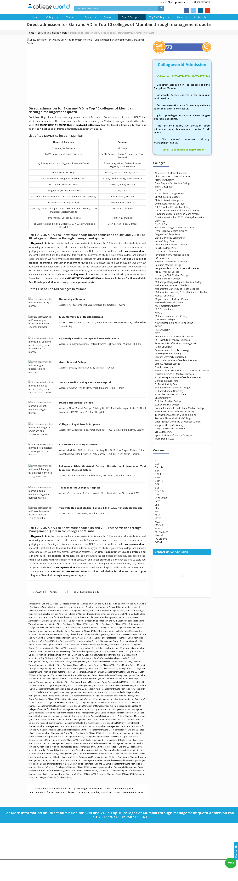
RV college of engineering (168, 353)
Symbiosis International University (92, 840)
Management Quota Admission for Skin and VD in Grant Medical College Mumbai (103, 692)
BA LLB (159, 467)
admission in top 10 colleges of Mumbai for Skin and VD (94, 607)
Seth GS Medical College (167, 363)
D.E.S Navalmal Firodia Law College (173, 207)
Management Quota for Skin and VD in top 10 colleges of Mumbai (75, 740)
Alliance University (164, 179)
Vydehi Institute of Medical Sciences (173, 435)
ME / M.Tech (161, 531)
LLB (157, 504)
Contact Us (200, 17)
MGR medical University (167, 305)
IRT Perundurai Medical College (171, 244)
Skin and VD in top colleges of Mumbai (95, 767)
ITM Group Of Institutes (167, 251)
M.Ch (157, 511)
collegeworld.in (37, 243)
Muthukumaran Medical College (171, 316)
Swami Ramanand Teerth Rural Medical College (179, 408)
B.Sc (157, 463)
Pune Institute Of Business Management (176, 343)
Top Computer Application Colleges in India (47, 840)
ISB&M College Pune (166, 247)
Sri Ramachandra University (169, 390)
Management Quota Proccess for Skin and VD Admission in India (81, 743)
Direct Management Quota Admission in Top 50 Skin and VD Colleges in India (65, 689)
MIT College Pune (164, 309)
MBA (157, 514)
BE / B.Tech (161, 491)
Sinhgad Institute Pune (166, 380)
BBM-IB (159, 480)
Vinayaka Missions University (170, 428)
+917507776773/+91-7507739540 (83, 278)
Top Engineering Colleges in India (44, 843)
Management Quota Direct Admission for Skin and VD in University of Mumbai (86, 733)
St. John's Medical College (168, 401)
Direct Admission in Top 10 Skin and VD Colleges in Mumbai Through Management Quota (89, 654)
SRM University (162, 397)
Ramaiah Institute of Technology (172, 350)
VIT (78, 836)
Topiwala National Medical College (173, 418)
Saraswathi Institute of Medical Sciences (176, 360)
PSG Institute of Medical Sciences (172, 339)
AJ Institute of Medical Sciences (171, 173)
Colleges (50, 17)
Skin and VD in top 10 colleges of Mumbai (57, 767)
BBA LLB (159, 474)
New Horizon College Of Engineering (174, 322)
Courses (89, 17)
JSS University (162, 258)
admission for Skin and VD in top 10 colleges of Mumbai (54, 603)
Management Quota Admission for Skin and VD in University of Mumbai (70, 706)
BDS (157, 487)
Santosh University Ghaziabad (170, 356)
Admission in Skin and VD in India (96, 603)
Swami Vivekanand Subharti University (174, 411)
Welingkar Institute (164, 438)
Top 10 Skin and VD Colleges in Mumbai (96, 774)
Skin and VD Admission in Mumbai (119, 750)
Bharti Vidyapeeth (164, 186)
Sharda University (164, 367)
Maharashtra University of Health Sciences (177, 288)
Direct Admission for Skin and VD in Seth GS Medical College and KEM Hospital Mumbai (86, 637)
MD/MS (159, 525)
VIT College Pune (164, 431)
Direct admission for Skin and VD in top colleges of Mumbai (63, 648)
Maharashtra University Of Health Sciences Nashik (181, 292)
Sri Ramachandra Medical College (172, 387)
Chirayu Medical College (167, 196)
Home (35, 17)
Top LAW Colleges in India (41, 847)
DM (157, 494)
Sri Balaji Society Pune (166, 384)
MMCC (158, 312)
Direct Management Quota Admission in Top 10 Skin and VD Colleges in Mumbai (109, 685)
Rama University (163, 346)
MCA (157, 521)
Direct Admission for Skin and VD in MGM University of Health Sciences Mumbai (101, 631)
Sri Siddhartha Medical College (170, 394)
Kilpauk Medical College (167, 271)
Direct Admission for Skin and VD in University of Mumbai (118, 648)
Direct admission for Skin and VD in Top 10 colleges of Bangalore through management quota (83, 788)
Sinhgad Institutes (85, 854)
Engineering (161, 497)
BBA (157, 470)
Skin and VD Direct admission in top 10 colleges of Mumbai (76, 760)
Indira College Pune (165, 241)
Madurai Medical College (168, 278)
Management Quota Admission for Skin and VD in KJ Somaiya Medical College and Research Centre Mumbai (77, 695)
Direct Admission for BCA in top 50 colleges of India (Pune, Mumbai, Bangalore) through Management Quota (85, 792)
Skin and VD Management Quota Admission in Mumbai (72, 770)
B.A (156, 460)
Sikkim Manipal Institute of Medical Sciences (178, 377)
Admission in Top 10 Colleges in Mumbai (49, 607)
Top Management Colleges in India (45, 850)
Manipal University (164, 295)
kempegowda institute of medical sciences (177, 268)
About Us (182, 17)
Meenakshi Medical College (169, 302)
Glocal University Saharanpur (170, 237)
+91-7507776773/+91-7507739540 (53, 125)
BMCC (158, 190)
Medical (70, 17)
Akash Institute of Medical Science (173, 176)
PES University (162, 329)
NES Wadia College (165, 319)
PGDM (158, 542)
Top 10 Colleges (130, 17)
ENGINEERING (130, 836)
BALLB (127, 847)
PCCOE (158, 326)
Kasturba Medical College (168, 264)
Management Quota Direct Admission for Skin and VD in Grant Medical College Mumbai (93, 716)
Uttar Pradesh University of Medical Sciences (178, 421)
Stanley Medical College (167, 404)
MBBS (158, 518)
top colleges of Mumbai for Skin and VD (53, 777)
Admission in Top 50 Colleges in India (107, 610)
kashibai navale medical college (171, 261)
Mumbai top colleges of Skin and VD (113, 746)
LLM (157, 508)
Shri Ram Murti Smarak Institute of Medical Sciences (182, 370)
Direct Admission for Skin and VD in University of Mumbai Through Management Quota (68, 651)
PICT (157, 333)
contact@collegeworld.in (173, 2)
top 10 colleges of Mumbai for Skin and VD (57, 774)
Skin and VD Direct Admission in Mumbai (80, 757)
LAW (157, 501)
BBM (157, 477)
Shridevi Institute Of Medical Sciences (174, 373)
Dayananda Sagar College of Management (177, 213)
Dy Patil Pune (162, 224)
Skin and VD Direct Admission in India (97, 753)
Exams (107, 17)
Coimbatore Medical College (169, 203)
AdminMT (54, 592)
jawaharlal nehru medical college (172, 254)
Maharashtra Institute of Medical (172, 285)
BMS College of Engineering (169, 193)
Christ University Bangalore (169, 200)
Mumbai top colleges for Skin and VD (78, 746)
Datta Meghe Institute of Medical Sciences (177, 210)
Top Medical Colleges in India (51, 32)
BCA (157, 484)
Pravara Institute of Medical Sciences (174, 336)
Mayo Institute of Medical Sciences (173, 299)
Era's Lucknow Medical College (171, 230)
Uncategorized (36, 857)
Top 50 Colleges (157, 17)
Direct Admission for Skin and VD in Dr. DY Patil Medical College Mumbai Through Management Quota (84, 617)
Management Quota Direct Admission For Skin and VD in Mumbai (76, 726)
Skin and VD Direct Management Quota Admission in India (66, 763)
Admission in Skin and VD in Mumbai (129, 603)
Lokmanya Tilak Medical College (171, 275)
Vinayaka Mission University (169, 425)
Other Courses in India (39, 833)
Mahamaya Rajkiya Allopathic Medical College (179, 282)
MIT (78, 843)
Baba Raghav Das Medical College (173, 183)
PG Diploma (161, 538)
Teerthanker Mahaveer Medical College (175, 414)
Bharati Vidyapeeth (85, 833)
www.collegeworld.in (182, 843)
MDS (157, 528)
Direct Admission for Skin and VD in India (76, 624)
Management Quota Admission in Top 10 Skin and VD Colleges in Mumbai (96, 709)
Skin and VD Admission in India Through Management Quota (75, 750)
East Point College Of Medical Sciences (175, 227)
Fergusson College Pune (167, 234)
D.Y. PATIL (81, 847)
